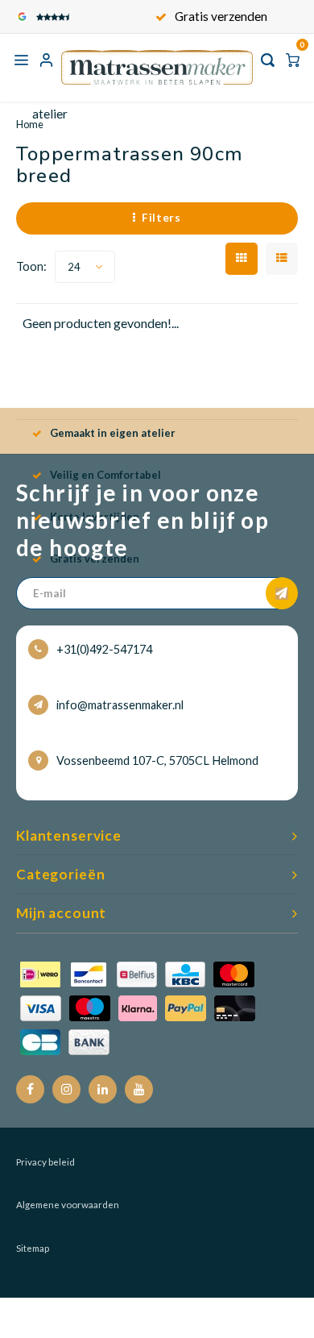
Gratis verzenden (221, 16)
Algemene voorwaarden (67, 1204)
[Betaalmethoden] (137, 1007)
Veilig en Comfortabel (105, 474)
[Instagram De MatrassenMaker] (66, 1089)
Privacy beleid (45, 1162)
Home (29, 124)
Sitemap (32, 1248)
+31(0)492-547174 (104, 649)
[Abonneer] (282, 593)
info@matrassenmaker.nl (120, 705)
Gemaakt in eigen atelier (113, 432)
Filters (161, 217)
